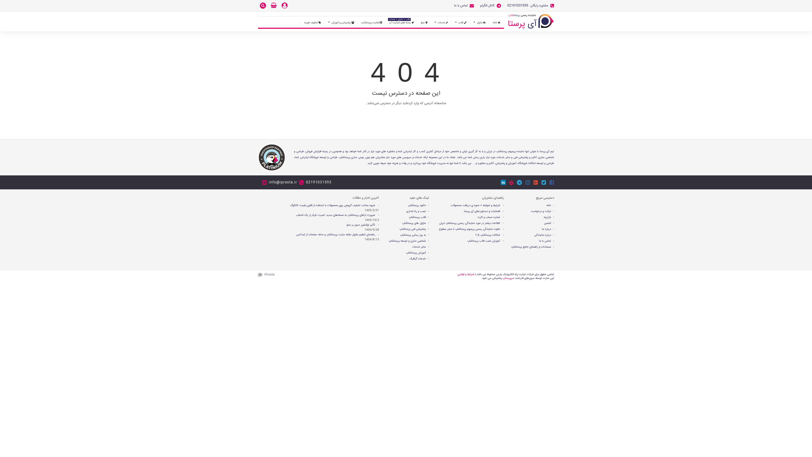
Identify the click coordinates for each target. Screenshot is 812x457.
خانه (548, 205)
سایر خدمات (419, 247)
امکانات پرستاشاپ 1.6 (488, 235)
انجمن (547, 223)
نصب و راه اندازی (416, 211)
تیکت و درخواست (541, 211)
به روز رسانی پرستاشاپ (413, 235)
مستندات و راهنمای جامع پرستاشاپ (531, 247)
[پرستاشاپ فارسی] (531, 21)
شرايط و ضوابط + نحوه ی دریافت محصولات (476, 205)
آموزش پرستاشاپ (416, 253)
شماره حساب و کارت (489, 217)
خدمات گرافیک (417, 258)
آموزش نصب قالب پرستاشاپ (484, 241)
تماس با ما (545, 241)
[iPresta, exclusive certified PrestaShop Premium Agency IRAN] (271, 157)
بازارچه (547, 217)
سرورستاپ (508, 278)
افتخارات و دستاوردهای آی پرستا (482, 211)
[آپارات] (511, 183)
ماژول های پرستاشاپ (414, 223)
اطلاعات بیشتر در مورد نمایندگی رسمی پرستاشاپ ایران (470, 223)
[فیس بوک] (552, 182)
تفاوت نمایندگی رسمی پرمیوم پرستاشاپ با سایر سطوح (470, 229)
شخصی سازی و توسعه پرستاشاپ (407, 241)
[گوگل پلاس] (536, 182)
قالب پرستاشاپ (417, 217)
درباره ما (546, 229)
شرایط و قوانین (465, 274)
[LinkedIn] (503, 182)
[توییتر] (544, 182)
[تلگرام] (519, 182)
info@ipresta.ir (283, 182)
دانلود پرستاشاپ (417, 205)
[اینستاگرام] (527, 182)
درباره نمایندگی (542, 235)
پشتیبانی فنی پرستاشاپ (412, 229)
